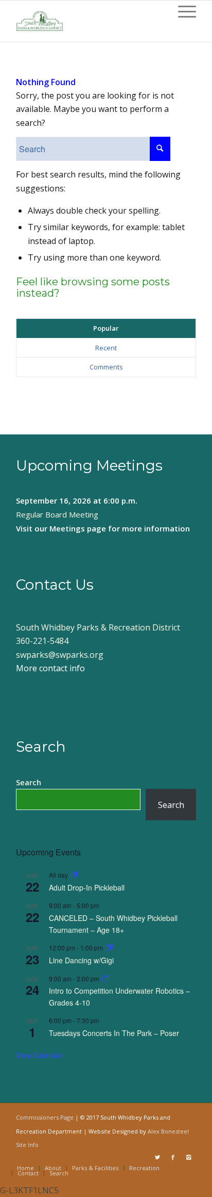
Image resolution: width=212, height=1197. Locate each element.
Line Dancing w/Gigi (81, 960)
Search (28, 782)
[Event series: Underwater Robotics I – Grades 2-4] (105, 978)
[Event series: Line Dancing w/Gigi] (109, 947)
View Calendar (39, 1055)
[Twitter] (157, 1157)
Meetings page (77, 528)
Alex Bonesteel (168, 1131)
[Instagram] (188, 1157)
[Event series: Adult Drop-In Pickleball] (74, 874)
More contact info (50, 668)
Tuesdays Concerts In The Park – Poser (114, 1033)
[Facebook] (173, 1157)
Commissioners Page (45, 1117)
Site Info (27, 1145)
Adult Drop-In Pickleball (87, 887)
